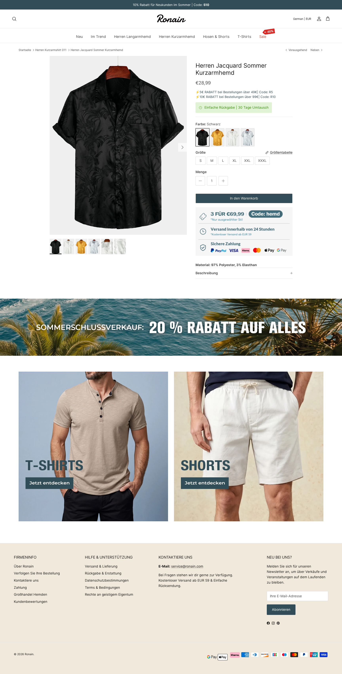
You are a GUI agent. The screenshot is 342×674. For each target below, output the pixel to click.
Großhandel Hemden (30, 594)
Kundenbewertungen (30, 602)
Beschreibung (207, 273)
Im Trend (98, 36)
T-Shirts (244, 36)
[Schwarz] (202, 137)
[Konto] (318, 18)
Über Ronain (24, 566)
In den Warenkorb (244, 198)
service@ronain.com (187, 566)
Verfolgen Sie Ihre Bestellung (37, 573)
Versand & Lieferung (101, 566)
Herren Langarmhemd (132, 36)
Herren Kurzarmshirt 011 (50, 50)
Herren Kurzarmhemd (177, 36)
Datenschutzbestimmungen (107, 580)
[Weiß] (232, 137)
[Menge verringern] (200, 181)
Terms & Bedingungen (102, 588)
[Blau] (248, 137)
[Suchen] (14, 18)
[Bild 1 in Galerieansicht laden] (118, 145)
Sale (262, 36)
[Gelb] (217, 137)
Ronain (29, 654)
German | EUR (302, 18)
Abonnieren (281, 610)
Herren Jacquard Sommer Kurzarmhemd (97, 50)
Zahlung (20, 588)
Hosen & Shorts (216, 36)
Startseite (25, 50)
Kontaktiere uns (26, 580)
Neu (79, 36)
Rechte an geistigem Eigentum (109, 594)
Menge (201, 172)
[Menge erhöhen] (223, 181)
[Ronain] (171, 18)
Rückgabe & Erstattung (103, 573)
